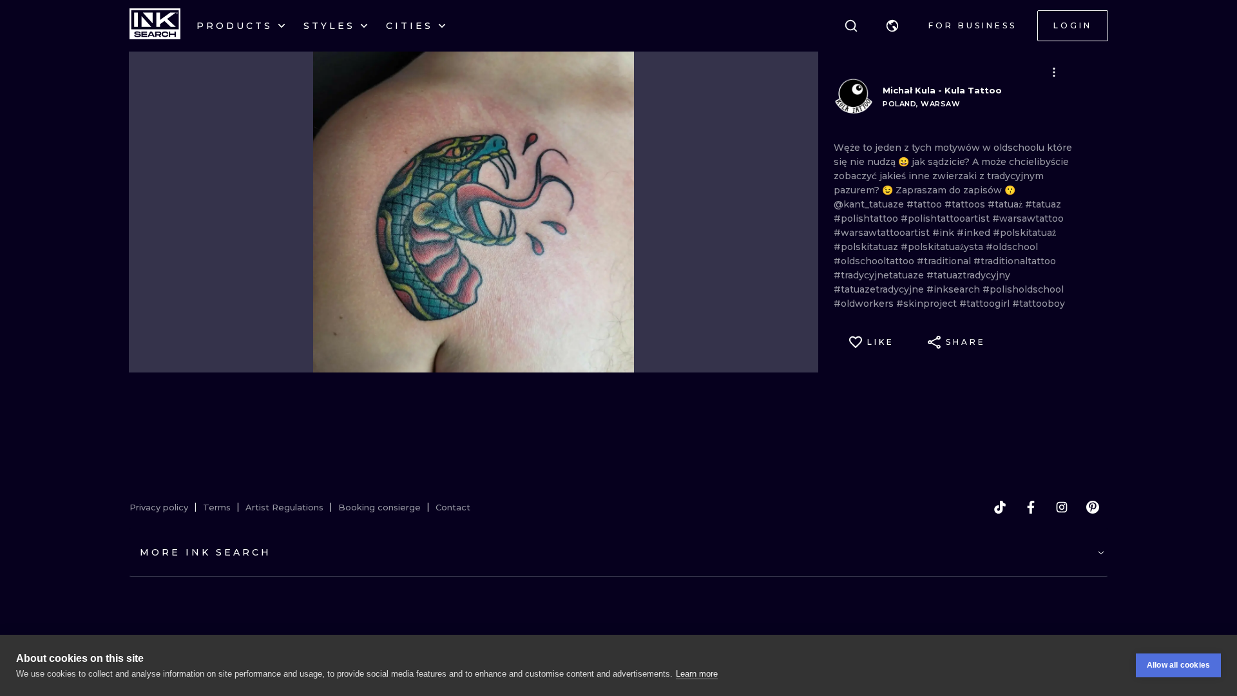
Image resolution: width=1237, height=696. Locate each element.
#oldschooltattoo (875, 261)
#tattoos (966, 204)
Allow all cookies (1178, 665)
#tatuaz (1043, 204)
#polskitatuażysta (943, 247)
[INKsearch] (155, 25)
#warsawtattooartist (883, 232)
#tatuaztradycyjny (968, 275)
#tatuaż (1006, 204)
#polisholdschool (1023, 289)
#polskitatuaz (867, 247)
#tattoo (925, 204)
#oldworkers (865, 303)
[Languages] (892, 25)
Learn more (697, 674)
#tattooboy (1038, 303)
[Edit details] (1054, 72)
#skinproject (927, 303)
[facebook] (1030, 507)
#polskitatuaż (1024, 232)
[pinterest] (1092, 507)
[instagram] (1061, 507)
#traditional (945, 261)
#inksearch (954, 289)
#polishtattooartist (946, 218)
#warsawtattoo (1028, 218)
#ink (944, 232)
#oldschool (1012, 247)
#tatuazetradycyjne (880, 289)
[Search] (851, 25)
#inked (975, 232)
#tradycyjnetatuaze (880, 275)
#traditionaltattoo (1014, 261)
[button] (892, 25)
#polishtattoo (867, 218)
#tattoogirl (985, 303)
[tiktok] (999, 507)
